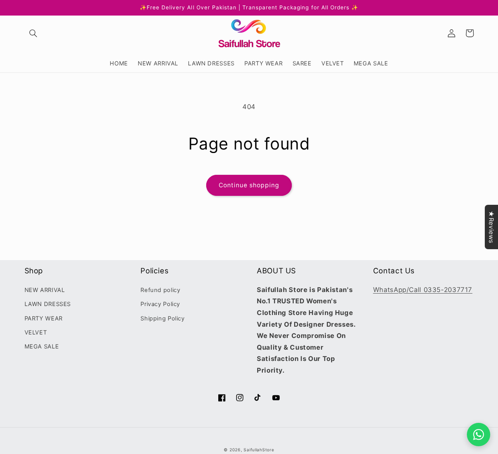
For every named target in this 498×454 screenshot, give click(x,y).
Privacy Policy (160, 304)
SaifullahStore (259, 449)
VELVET (36, 332)
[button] (33, 33)
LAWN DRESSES (48, 304)
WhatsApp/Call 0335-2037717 (422, 290)
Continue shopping (249, 185)
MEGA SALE (42, 346)
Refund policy (160, 290)
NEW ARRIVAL (45, 290)
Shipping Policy (162, 318)
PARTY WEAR (44, 318)
